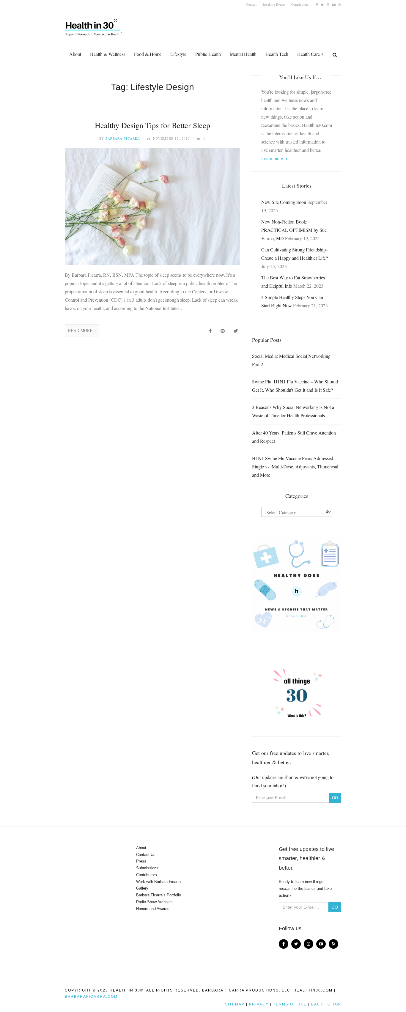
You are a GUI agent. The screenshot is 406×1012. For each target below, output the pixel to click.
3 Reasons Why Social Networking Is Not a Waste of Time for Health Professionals (293, 411)
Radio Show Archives (154, 902)
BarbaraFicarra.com (91, 996)
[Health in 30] (94, 25)
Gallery (142, 888)
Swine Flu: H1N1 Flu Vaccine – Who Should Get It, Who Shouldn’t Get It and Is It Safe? (295, 385)
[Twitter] (322, 4)
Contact (251, 4)
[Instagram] (328, 4)
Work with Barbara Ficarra (158, 881)
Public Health (208, 54)
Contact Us (145, 854)
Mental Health (243, 54)
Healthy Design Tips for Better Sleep (152, 125)
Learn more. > (274, 158)
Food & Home (147, 54)
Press (141, 861)
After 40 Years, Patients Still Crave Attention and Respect (294, 436)
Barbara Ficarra (123, 138)
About (75, 54)
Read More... (82, 330)
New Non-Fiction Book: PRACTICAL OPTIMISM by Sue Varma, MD (294, 229)
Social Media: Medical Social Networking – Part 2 (293, 360)
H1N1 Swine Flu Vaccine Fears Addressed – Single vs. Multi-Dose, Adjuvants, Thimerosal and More (295, 466)
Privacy (259, 1004)
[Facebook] (317, 4)
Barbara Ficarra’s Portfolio (158, 895)
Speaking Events (273, 4)
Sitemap (235, 1004)
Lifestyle (178, 54)
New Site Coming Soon (283, 202)
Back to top (326, 1004)
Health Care (308, 54)
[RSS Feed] (340, 4)
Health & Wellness (107, 54)
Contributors (300, 4)
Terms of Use (290, 1004)
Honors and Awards (152, 908)
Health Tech (276, 54)
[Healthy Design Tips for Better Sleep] (152, 206)
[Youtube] (334, 4)
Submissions (147, 868)
